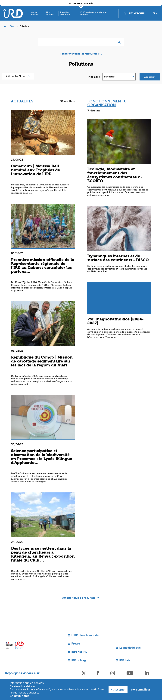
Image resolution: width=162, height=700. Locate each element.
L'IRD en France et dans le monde (93, 13)
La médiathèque (130, 647)
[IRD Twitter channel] (83, 672)
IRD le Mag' (79, 660)
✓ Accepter (118, 689)
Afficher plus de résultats (79, 597)
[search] (138, 13)
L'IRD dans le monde (85, 635)
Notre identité (34, 13)
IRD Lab (124, 660)
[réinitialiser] (112, 42)
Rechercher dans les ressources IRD (81, 53)
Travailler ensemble (65, 13)
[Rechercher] (120, 42)
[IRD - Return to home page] (13, 13)
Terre (12, 26)
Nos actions (49, 13)
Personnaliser (140, 689)
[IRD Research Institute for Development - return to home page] (15, 645)
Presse (75, 643)
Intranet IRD (79, 651)
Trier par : (93, 76)
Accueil (5, 26)
